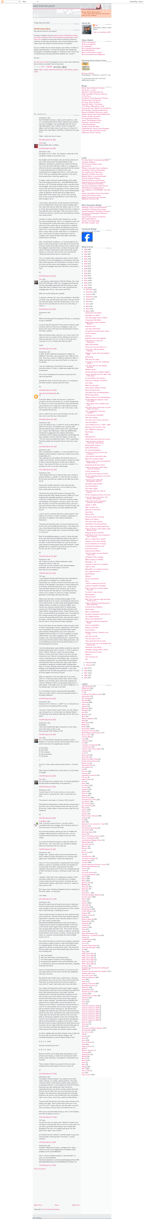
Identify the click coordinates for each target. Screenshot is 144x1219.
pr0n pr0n (85, 905)
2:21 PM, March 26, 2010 (47, 698)
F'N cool (84, 777)
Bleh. (87, 434)
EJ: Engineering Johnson (90, 118)
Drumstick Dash (87, 765)
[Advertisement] (56, 94)
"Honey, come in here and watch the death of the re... (97, 461)
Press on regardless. (92, 625)
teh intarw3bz (86, 1030)
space (84, 981)
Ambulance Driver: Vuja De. (91, 132)
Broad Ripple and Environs (91, 733)
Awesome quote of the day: (94, 517)
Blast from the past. (92, 385)
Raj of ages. (89, 432)
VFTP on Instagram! (89, 42)
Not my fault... (90, 514)
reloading (85, 923)
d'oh (83, 753)
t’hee (83, 1004)
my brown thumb (88, 872)
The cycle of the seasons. (94, 521)
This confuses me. (91, 657)
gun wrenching (87, 806)
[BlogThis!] (59, 67)
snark (36, 72)
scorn (84, 943)
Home (57, 1205)
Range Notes (86, 921)
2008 (86, 671)
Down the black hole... (93, 390)
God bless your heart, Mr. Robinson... (94, 341)
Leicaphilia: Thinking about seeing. (94, 209)
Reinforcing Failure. (92, 395)
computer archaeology (89, 745)
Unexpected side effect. (93, 320)
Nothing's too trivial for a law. (95, 427)
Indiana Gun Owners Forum (91, 195)
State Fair (85, 987)
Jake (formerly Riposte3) (47, 393)
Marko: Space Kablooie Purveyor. (93, 88)
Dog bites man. (90, 326)
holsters (84, 814)
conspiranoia (86, 747)
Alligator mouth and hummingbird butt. (97, 353)
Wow (83, 1064)
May (87, 306)
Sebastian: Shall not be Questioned (94, 207)
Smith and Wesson (88, 977)
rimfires (84, 931)
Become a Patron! (88, 73)
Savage (84, 937)
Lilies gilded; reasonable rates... (96, 456)
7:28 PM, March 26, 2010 (47, 849)
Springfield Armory (88, 985)
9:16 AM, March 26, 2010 (47, 148)
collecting (85, 741)
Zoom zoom (86, 1075)
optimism (85, 889)
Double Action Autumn (90, 761)
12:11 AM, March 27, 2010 (47, 899)
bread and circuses (88, 731)
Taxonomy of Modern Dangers (92, 1028)
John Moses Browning (89, 828)
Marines (84, 846)
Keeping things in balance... (95, 532)
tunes (84, 1040)
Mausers (85, 848)
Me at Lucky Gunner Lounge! (92, 52)
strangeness (86, 989)
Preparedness (86, 909)
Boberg (84, 724)
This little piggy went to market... (96, 318)
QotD (83, 917)
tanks (83, 1026)
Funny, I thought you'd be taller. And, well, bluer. (98, 375)
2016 (86, 273)
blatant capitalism (88, 718)
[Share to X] (61, 67)
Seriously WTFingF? (89, 947)
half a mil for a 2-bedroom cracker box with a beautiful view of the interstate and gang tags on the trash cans (56, 37)
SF (83, 949)
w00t (83, 1048)
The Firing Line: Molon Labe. (92, 164)
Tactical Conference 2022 (90, 1012)
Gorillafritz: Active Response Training (95, 98)
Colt (83, 743)
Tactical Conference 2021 (90, 1010)
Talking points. (90, 437)
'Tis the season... (91, 333)
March (88, 311)
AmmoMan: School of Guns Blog (93, 170)
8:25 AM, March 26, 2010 (47, 140)
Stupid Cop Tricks (88, 991)
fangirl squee (86, 779)
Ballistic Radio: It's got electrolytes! (94, 176)
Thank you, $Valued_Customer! (96, 380)
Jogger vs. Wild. (91, 505)
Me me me (85, 852)
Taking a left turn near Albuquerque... (98, 397)
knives (84, 834)
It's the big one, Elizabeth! (94, 415)
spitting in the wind (88, 983)
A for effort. (89, 383)
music (84, 870)
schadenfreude (87, 939)
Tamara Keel (85, 231)
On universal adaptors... (93, 450)
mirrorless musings (88, 858)
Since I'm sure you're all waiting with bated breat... (98, 644)
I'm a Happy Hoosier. (92, 616)
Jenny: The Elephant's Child (91, 120)
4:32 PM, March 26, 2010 (47, 734)
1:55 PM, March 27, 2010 (47, 1142)
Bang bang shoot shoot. (93, 652)
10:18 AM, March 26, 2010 (48, 419)
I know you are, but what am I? (96, 347)
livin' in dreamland (88, 838)
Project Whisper (87, 911)
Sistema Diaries (87, 973)
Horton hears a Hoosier (90, 816)
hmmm (84, 812)
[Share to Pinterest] (65, 67)
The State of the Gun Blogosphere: (97, 392)
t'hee (83, 1002)
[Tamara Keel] (87, 241)
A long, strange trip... (92, 471)
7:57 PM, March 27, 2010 (47, 1165)
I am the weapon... (91, 422)
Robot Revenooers (88, 933)
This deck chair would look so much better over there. (98, 408)
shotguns (85, 966)
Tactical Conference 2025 (90, 1018)
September (90, 297)
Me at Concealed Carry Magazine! (93, 54)
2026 (86, 249)
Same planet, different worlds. (95, 388)
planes (84, 899)
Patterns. (88, 654)
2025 (86, 252)
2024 (86, 254)
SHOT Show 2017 (88, 954)
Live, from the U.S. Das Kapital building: (96, 366)
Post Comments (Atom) (51, 1209)
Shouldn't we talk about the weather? (94, 971)
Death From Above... (92, 519)
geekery (84, 795)
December (89, 289)
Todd (41, 143)
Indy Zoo (85, 826)
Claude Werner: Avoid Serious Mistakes (95, 128)
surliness (85, 998)
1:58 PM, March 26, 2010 (47, 573)
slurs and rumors (88, 975)
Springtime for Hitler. (92, 315)
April (88, 309)
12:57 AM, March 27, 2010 (48, 1117)
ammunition (86, 696)
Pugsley (84, 913)
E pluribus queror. (91, 548)
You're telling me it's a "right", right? (98, 425)
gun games (85, 801)
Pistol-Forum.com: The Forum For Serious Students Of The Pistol (94, 183)
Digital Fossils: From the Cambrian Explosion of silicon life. (94, 198)
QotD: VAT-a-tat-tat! (91, 344)
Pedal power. (89, 609)
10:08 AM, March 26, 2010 (48, 390)
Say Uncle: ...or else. (89, 90)
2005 (86, 678)
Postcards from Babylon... (94, 607)
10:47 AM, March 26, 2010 (48, 470)
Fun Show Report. (91, 486)
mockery (85, 862)
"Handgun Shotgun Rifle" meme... (97, 649)
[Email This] (57, 67)
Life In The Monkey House (91, 836)
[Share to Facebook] (63, 67)
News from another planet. (94, 459)
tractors (84, 1036)
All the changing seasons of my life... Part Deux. (98, 476)
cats (83, 739)
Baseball (85, 710)
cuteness (85, 751)
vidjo (83, 1044)
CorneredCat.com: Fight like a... (93, 172)
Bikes (84, 716)
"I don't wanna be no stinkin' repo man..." (97, 404)
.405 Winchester (87, 686)
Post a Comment (40, 1169)
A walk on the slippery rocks (91, 694)
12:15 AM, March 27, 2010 (48, 1074)
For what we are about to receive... (97, 473)
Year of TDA (86, 1070)
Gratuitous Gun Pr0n (89, 799)
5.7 (83, 692)
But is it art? (86, 735)
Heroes (84, 808)
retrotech (85, 925)
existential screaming (89, 775)
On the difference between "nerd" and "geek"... (96, 400)
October (89, 294)
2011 (86, 285)
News (70, 69)
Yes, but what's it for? (92, 638)
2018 (86, 268)
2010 (86, 288)
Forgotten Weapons (88, 162)
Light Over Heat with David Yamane (94, 130)
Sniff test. (88, 336)
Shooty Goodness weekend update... (98, 372)
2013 (86, 280)
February (89, 662)
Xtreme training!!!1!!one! (93, 619)
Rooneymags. (90, 594)
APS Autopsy (86, 698)
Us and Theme (87, 1042)
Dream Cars (86, 763)
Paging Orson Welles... (93, 551)
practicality (85, 907)
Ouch (83, 891)
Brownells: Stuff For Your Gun (92, 174)
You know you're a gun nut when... (97, 420)
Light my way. (90, 567)
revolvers (85, 927)
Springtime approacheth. (94, 484)
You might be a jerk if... (93, 571)
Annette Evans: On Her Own (91, 100)
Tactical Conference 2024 (90, 1016)
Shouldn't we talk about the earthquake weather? (95, 968)
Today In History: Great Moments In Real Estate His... (97, 603)
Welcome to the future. (93, 510)
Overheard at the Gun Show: (95, 465)
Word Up (85, 1060)
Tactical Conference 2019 (90, 1008)
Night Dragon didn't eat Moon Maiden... (95, 323)
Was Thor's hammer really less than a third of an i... (97, 600)
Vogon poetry (86, 1046)
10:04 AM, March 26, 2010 (48, 349)
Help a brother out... (92, 507)
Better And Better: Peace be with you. (95, 94)
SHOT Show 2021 (88, 962)
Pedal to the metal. (91, 627)
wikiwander (86, 1054)
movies (84, 868)
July (87, 301)
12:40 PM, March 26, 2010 (48, 556)
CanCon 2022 (86, 737)
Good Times (86, 797)
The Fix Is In (86, 1032)
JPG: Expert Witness (89, 219)
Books (84, 727)
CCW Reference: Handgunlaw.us (93, 188)
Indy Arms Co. (87, 166)
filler (83, 781)
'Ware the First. (90, 597)
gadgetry (85, 789)
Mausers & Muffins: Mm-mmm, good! (95, 112)
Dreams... (88, 576)
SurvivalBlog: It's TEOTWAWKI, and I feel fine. (96, 190)
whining (84, 1052)
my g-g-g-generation (89, 874)
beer (83, 712)
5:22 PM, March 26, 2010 (47, 818)
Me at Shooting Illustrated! (91, 48)
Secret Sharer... (90, 630)
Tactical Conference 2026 (90, 1020)
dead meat (85, 755)
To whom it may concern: (94, 592)
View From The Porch (44, 6)
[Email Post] (54, 67)
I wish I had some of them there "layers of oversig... (96, 468)
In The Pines (86, 96)
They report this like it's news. (95, 641)
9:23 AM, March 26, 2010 (47, 276)
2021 (86, 261)
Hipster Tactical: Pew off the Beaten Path (96, 114)
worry (84, 1062)
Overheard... (86, 893)
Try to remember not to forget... (96, 544)
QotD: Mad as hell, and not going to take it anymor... (97, 535)
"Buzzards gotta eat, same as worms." (95, 491)
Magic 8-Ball (86, 842)
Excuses (85, 771)
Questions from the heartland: (95, 338)
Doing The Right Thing (90, 759)
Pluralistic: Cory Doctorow (91, 122)
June (88, 304)
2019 (86, 266)
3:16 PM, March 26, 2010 (47, 720)
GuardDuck (43, 821)
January (89, 665)
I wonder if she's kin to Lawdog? (96, 564)
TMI (83, 1034)
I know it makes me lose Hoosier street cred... (96, 554)
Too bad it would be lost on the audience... (96, 453)
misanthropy (86, 860)
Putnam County (87, 915)
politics (75, 69)
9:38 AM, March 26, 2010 (47, 309)
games (84, 791)
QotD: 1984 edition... (92, 448)
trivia (83, 1038)
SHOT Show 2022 (88, 964)
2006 (86, 675)
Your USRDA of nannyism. (94, 429)
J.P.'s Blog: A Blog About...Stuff (93, 106)
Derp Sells (85, 757)
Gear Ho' (85, 793)
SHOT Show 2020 (88, 960)
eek (83, 769)
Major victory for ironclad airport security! (96, 589)
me (83, 850)
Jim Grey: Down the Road (90, 102)
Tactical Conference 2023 (90, 1014)
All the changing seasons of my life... (98, 495)
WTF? (84, 1068)
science (84, 941)
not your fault (42, 62)
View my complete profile (102, 32)
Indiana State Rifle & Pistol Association (95, 193)
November (89, 292)
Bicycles (85, 714)
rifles (83, 929)
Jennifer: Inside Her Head (90, 126)
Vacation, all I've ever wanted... (96, 541)
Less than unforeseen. (93, 329)
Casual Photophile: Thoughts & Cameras (96, 211)
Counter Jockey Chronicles (91, 116)
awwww (84, 706)
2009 (86, 668)
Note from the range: (92, 359)
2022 (86, 259)
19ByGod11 (85, 688)
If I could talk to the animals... (95, 378)
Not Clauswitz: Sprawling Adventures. (95, 110)
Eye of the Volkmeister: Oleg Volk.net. (95, 186)
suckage (84, 993)
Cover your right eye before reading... (94, 350)
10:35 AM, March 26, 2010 (48, 446)
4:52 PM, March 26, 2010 (47, 776)
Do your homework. (92, 579)
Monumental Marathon (89, 866)
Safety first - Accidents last (91, 935)
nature (84, 876)
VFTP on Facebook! (88, 44)
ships (84, 951)
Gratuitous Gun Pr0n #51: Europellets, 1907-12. (94, 480)
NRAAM (84, 885)
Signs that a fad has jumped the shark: (96, 622)
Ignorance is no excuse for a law (93, 824)
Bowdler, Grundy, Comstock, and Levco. (96, 633)
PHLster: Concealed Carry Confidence (95, 168)
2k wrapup (85, 690)
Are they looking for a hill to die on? (98, 614)
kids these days (87, 832)
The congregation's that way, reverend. (95, 412)
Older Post (75, 1205)
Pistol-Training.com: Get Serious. (93, 180)
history (84, 810)
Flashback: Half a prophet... (94, 557)
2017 (86, 271)
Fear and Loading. (91, 417)
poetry (84, 901)
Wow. (87, 581)
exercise (84, 773)
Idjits (41, 69)
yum (83, 1073)
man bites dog (87, 844)
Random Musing (87, 919)
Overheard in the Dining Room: (96, 524)
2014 (86, 278)
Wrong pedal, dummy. (93, 445)
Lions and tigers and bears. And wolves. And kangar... (96, 497)
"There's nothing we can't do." (95, 583)
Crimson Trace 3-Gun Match (91, 749)
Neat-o (84, 879)
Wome (84, 1058)
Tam (40, 279)
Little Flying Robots (88, 124)
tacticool (85, 1022)
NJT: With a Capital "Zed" (90, 223)
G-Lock (84, 787)
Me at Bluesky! (87, 46)
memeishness (86, 856)
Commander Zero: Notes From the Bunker (96, 108)
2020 (86, 264)
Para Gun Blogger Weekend (91, 895)
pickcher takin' (87, 897)
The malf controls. (91, 636)
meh (83, 854)
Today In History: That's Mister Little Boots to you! (97, 529)
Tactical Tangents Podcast (91, 178)
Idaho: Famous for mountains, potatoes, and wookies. (95, 501)
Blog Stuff (85, 722)
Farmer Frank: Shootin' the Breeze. (94, 217)
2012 (86, 283)
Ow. (86, 659)
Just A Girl (85, 830)
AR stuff (84, 700)
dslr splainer (86, 767)
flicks (83, 783)
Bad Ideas (85, 708)
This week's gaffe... (92, 488)
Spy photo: (89, 512)
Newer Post (38, 1205)
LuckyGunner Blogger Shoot (92, 840)
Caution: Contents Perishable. (95, 586)
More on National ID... (92, 612)
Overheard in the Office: (93, 313)
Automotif (85, 702)
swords (84, 1000)
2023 (86, 256)
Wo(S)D (84, 1056)
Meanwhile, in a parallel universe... (97, 569)
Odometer (85, 887)
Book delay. (89, 357)
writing (84, 1066)
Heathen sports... (91, 369)
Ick (83, 820)
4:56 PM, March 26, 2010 (47, 787)
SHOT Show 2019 (88, 958)
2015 (86, 276)
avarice (84, 704)
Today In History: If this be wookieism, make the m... (95, 442)
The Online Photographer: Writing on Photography (95, 214)
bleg (83, 720)
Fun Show (85, 785)
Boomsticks (86, 729)
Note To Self (86, 883)
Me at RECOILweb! (88, 50)
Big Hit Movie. (90, 574)
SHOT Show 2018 (88, 956)
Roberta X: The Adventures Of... (93, 92)
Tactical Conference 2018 (90, 1006)
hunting (84, 818)
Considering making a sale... (95, 546)
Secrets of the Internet (89, 945)
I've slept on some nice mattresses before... (97, 362)
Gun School (86, 804)
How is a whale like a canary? (95, 539)
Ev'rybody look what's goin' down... (97, 331)
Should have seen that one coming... (98, 439)
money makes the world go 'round (55, 69)
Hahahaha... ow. (90, 562)
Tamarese (85, 1024)
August (88, 299)
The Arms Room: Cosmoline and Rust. (95, 160)
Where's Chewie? (88, 1050)
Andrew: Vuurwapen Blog (90, 221)
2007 (86, 673)
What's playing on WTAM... (94, 559)
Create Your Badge (95, 231)
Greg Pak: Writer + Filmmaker (92, 104)
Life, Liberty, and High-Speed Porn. (97, 526)
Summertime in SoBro (89, 996)
